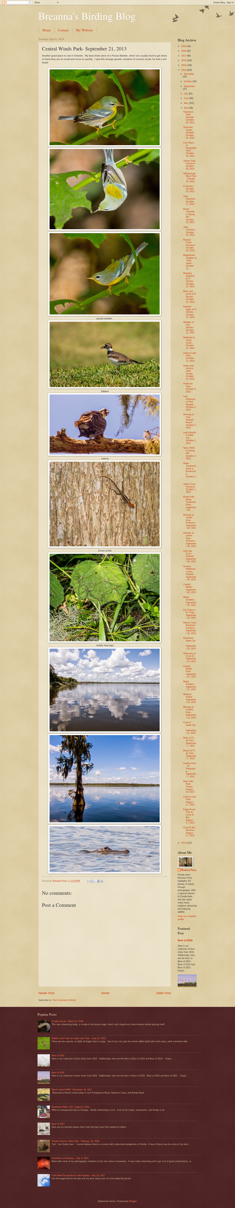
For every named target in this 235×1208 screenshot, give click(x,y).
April (186, 108)
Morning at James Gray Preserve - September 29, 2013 (189, 521)
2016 (184, 60)
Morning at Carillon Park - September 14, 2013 (189, 712)
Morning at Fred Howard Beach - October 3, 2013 (189, 421)
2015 (184, 65)
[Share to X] (95, 881)
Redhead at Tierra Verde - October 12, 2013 (189, 342)
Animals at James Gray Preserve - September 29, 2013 (189, 539)
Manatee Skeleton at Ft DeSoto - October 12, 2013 (189, 280)
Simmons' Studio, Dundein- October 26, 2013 (189, 132)
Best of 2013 (58, 1124)
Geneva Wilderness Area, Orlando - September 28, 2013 (189, 573)
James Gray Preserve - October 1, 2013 (189, 488)
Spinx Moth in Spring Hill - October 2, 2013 (189, 453)
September (189, 86)
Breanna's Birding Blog (87, 16)
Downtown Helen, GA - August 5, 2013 (71, 1107)
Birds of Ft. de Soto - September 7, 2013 (189, 742)
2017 (184, 55)
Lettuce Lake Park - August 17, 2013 (189, 800)
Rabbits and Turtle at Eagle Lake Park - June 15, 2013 (79, 1038)
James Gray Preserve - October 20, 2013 (189, 164)
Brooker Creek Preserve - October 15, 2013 (189, 245)
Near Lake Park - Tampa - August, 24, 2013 (188, 786)
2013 (184, 843)
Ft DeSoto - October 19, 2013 (189, 189)
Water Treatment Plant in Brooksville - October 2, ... (189, 471)
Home (46, 30)
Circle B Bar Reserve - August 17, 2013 (189, 831)
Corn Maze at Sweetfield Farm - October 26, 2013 (189, 149)
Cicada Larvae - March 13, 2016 (67, 1021)
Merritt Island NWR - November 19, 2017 (72, 1089)
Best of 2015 (58, 1055)
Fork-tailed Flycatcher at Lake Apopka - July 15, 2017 (78, 1175)
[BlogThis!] (92, 881)
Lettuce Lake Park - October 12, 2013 (189, 357)
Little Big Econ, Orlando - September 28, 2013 (189, 556)
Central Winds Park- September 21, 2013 (189, 671)
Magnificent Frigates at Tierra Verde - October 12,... (189, 262)
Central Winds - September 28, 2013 (189, 588)
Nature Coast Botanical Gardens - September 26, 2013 (189, 628)
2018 (184, 51)
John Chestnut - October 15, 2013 (189, 231)
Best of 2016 (185, 940)
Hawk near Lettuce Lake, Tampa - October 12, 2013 (188, 372)
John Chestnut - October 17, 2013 (189, 200)
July (186, 93)
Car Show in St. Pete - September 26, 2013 (189, 614)
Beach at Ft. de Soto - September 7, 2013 (189, 754)
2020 (184, 46)
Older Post (163, 993)
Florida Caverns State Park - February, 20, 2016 (75, 1141)
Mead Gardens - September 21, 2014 (189, 685)
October (188, 81)
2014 (184, 70)
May (186, 103)
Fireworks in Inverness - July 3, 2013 (70, 1158)
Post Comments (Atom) (64, 1000)
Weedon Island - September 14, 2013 (189, 698)
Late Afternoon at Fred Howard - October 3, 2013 (189, 403)
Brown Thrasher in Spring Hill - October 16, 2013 (189, 216)
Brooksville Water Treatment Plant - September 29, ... (189, 503)
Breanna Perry (188, 870)
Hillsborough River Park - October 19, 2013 (189, 177)
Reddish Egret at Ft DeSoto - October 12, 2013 (189, 312)
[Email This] (88, 881)
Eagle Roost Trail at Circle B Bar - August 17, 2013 (189, 816)
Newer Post (46, 993)
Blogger (133, 1201)
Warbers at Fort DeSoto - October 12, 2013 (189, 327)
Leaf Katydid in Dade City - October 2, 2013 (189, 437)
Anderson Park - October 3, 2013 (189, 387)
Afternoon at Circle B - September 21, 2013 (189, 657)
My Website (84, 30)
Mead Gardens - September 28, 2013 (189, 601)
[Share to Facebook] (98, 881)
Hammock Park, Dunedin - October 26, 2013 (189, 117)
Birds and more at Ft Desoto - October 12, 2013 (189, 296)
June (186, 98)
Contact (63, 30)
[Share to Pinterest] (102, 881)
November (189, 74)
